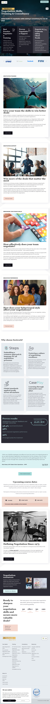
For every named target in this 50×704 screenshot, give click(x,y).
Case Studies (5, 684)
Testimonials (5, 682)
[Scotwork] (9, 638)
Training (14, 644)
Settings (23, 700)
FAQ (32, 658)
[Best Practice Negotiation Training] (9, 39)
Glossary (33, 660)
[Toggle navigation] (47, 9)
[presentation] (3, 61)
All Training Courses (16, 646)
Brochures (34, 650)
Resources (34, 644)
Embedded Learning (16, 669)
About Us (4, 673)
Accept (9, 700)
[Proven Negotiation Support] (25, 37)
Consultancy (24, 644)
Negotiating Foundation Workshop (14, 656)
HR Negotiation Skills (7, 656)
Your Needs (5, 644)
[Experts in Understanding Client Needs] (41, 39)
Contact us (43, 1)
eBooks (33, 651)
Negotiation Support (26, 646)
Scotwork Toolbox (35, 656)
